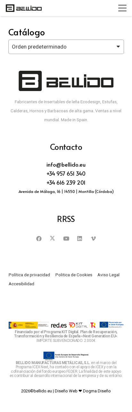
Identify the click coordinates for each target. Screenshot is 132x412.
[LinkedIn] (80, 239)
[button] (122, 8)
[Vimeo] (93, 239)
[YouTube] (66, 239)
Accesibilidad (21, 283)
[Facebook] (39, 239)
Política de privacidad (29, 274)
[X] (52, 239)
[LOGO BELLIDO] (23, 8)
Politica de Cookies (73, 274)
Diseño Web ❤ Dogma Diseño (83, 391)
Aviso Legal (108, 274)
